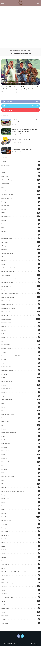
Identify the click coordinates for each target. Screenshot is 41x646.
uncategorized (5, 605)
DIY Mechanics (5, 286)
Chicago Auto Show (7, 253)
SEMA (3, 568)
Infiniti (3, 392)
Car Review (4, 242)
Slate (2, 579)
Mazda (3, 454)
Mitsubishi (4, 469)
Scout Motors (5, 564)
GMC (3, 363)
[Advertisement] (20, 27)
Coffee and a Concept (8, 268)
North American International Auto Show (13, 491)
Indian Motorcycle (6, 388)
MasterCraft (5, 451)
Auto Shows (5, 191)
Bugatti (3, 220)
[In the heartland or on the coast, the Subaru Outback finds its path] (6, 122)
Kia (2, 410)
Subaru (3, 586)
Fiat (2, 334)
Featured (4, 326)
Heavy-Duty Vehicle (7, 370)
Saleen (3, 557)
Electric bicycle (5, 301)
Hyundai (3, 385)
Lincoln (3, 429)
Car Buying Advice (6, 238)
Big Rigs (3, 209)
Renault (3, 539)
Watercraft (4, 623)
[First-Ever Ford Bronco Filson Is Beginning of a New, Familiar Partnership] (6, 131)
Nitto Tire (4, 487)
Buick (3, 224)
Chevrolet (4, 249)
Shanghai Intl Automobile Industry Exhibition (14, 572)
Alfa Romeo (4, 176)
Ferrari (3, 330)
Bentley (3, 202)
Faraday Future (6, 322)
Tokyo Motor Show (7, 597)
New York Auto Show (7, 476)
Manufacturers (5, 443)
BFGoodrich (5, 205)
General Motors (6, 348)
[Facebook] (18, 636)
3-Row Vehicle (5, 165)
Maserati (4, 447)
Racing (3, 528)
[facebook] (20, 101)
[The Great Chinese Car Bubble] (6, 141)
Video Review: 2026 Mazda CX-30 (22, 149)
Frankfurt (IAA (5, 344)
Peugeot (3, 495)
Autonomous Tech (6, 198)
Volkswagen (5, 615)
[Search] (38, 3)
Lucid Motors (5, 440)
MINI (2, 465)
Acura (3, 172)
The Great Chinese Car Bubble (21, 140)
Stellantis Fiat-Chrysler (8, 583)
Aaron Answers (5, 169)
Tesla (3, 590)
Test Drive (4, 593)
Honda (3, 377)
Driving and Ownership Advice (10, 293)
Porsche (3, 513)
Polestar (3, 509)
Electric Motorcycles (7, 304)
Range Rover (5, 535)
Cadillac (3, 227)
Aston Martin (5, 183)
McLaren (4, 458)
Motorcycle (4, 473)
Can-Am (3, 231)
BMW (3, 213)
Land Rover (4, 421)
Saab (3, 553)
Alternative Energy (6, 180)
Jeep (2, 403)
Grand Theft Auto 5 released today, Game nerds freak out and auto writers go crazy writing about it (19, 88)
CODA (3, 264)
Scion (3, 561)
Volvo (3, 619)
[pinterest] (20, 110)
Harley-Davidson (6, 366)
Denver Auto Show (7, 282)
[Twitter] (22, 636)
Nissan (3, 484)
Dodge (3, 290)
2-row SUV (4, 161)
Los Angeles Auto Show (8, 432)
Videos (3, 612)
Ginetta (3, 359)
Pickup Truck (5, 498)
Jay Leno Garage (6, 399)
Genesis (3, 352)
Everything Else (19, 82)
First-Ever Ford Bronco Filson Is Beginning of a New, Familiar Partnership (25, 130)
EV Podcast (4, 315)
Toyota (3, 601)
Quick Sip (4, 524)
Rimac (3, 542)
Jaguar (3, 396)
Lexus (3, 425)
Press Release (5, 517)
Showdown (4, 575)
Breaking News (8, 82)
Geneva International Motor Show (11, 356)
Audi (2, 187)
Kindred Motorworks (7, 414)
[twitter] (20, 106)
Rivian (3, 546)
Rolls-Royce (5, 550)
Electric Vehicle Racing (8, 308)
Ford (2, 341)
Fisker (3, 337)
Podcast (3, 502)
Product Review (6, 520)
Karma (3, 407)
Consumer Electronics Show (9, 279)
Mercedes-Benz (6, 462)
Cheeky (3, 246)
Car (2, 235)
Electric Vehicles (6, 312)
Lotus (3, 436)
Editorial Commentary (7, 297)
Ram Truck (4, 531)
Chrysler (3, 257)
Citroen (3, 260)
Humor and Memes (7, 381)
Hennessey (4, 374)
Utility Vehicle (5, 608)
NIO (2, 480)
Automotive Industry (7, 194)
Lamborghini (5, 418)
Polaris (3, 506)
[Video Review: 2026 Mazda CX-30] (6, 150)
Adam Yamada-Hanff (9, 92)
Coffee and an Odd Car (8, 271)
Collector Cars (5, 275)
